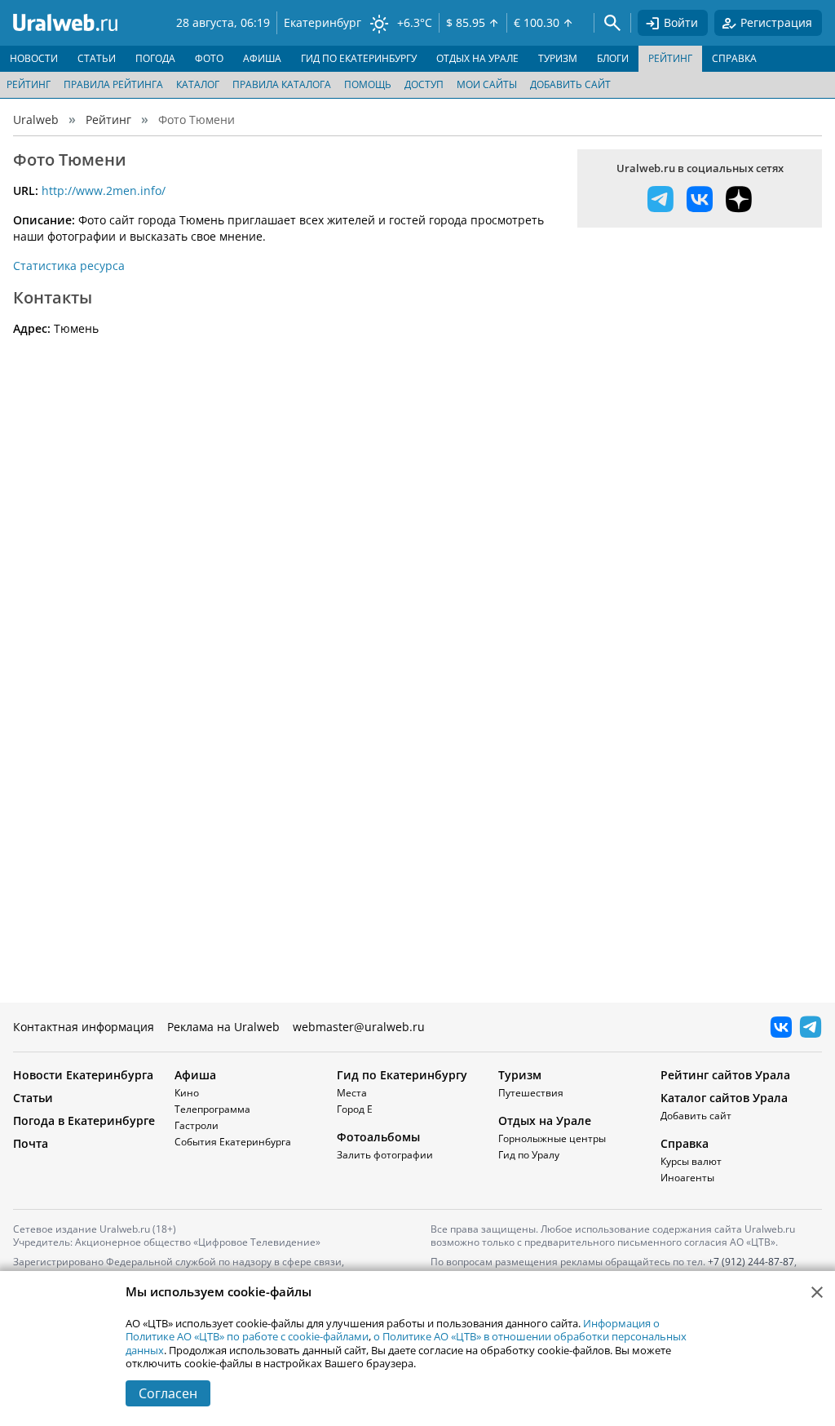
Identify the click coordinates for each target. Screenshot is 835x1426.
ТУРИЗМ (557, 58)
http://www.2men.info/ (104, 190)
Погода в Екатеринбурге (84, 1120)
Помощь (367, 84)
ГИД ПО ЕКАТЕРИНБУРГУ (359, 58)
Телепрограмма (212, 1109)
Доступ (424, 84)
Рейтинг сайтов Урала (725, 1075)
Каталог (197, 84)
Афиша (195, 1075)
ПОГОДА (155, 58)
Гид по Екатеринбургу (402, 1075)
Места (352, 1093)
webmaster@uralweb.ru (359, 1026)
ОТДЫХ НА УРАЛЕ (477, 58)
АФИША (262, 58)
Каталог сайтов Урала (724, 1097)
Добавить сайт (570, 84)
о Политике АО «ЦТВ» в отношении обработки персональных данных (406, 1343)
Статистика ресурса (69, 265)
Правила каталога (281, 84)
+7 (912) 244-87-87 (751, 1262)
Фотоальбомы (378, 1137)
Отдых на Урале (544, 1120)
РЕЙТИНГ (670, 58)
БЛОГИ (613, 58)
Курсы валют (691, 1161)
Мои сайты (487, 84)
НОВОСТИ (34, 58)
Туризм (519, 1075)
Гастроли (197, 1125)
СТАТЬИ (96, 58)
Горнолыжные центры (552, 1138)
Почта (30, 1143)
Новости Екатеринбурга (83, 1075)
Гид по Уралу (528, 1155)
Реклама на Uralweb (223, 1026)
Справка (684, 1143)
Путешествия (530, 1093)
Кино (187, 1093)
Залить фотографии (385, 1155)
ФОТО (209, 58)
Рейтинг (29, 84)
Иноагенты (687, 1178)
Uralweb (36, 119)
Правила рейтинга (113, 84)
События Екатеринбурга (233, 1142)
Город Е (355, 1109)
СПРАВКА (734, 58)
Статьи (33, 1097)
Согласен (168, 1393)
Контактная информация (83, 1026)
